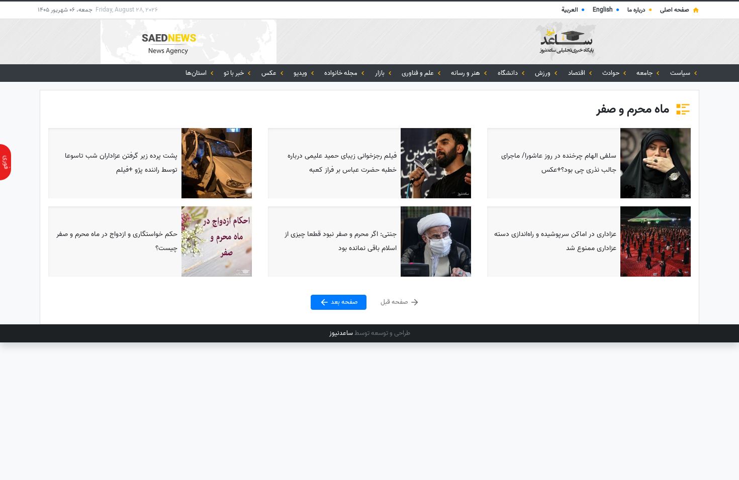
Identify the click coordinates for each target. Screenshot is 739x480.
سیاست (681, 73)
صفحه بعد (343, 302)
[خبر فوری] (5, 162)
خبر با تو (234, 73)
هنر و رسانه (466, 73)
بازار (380, 73)
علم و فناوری (418, 73)
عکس (269, 73)
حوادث (611, 73)
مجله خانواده (341, 73)
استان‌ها (197, 73)
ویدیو (301, 73)
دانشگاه (508, 73)
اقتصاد (577, 73)
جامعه (645, 73)
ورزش (543, 73)
